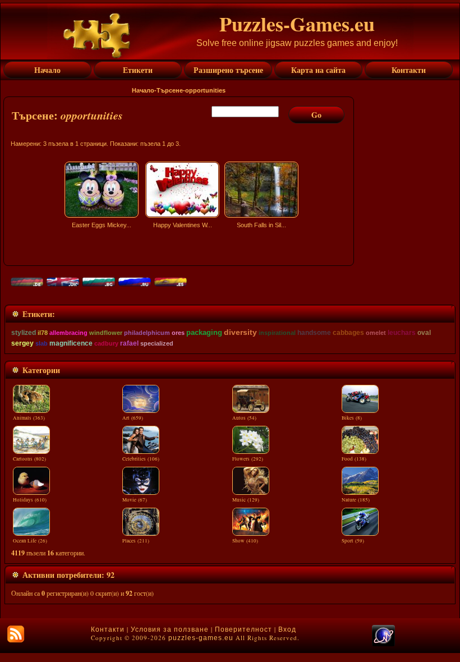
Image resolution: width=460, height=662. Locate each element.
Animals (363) (29, 418)
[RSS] (16, 634)
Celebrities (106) (140, 459)
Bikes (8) (352, 418)
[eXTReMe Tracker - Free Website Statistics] (383, 644)
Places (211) (135, 540)
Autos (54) (244, 418)
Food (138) (354, 459)
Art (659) (132, 418)
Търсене (170, 90)
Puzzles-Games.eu (297, 23)
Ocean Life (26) (30, 540)
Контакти (108, 629)
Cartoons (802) (29, 459)
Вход (287, 629)
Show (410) (245, 540)
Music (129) (245, 500)
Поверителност (243, 629)
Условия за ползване (170, 629)
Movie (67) (134, 500)
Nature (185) (356, 500)
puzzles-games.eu (200, 638)
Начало (143, 90)
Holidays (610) (30, 500)
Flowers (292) (247, 459)
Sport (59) (353, 540)
